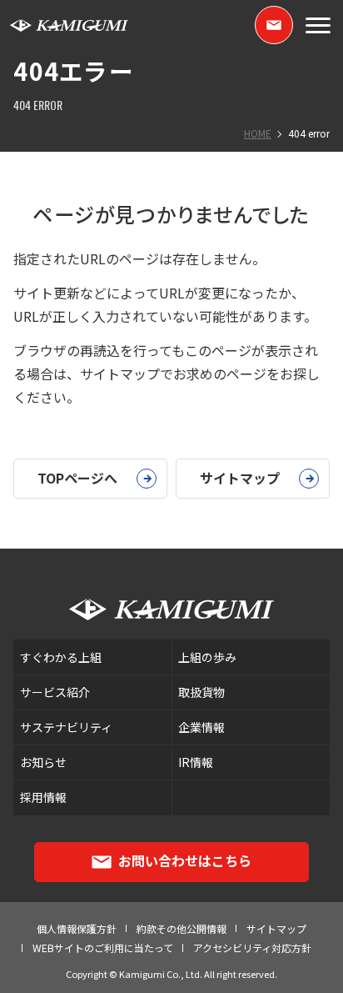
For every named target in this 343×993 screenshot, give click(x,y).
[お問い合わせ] (274, 25)
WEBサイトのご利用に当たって (102, 947)
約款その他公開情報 (181, 928)
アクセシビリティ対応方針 (252, 947)
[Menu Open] (318, 25)
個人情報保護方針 (77, 928)
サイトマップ (276, 928)
